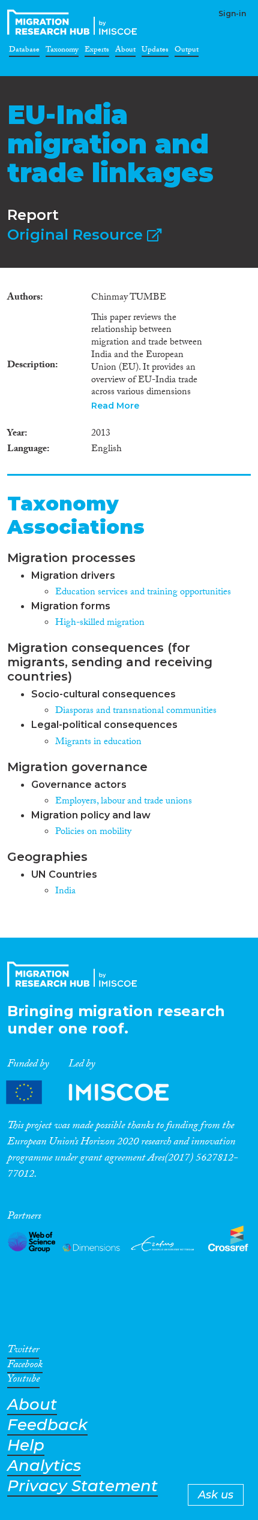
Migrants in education (98, 743)
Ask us (215, 1494)
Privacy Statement (82, 1486)
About (125, 51)
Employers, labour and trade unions (123, 802)
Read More (115, 405)
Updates (155, 51)
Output (187, 51)
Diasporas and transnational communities (136, 711)
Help (25, 1445)
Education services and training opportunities (143, 593)
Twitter (23, 1351)
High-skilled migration (100, 623)
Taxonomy (62, 51)
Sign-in (232, 13)
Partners (97, 1092)
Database (24, 51)
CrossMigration (74, 22)
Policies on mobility (93, 832)
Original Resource (77, 234)
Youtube (23, 1381)
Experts (97, 51)
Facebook (25, 1366)
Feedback (47, 1425)
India (65, 892)
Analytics (44, 1465)
